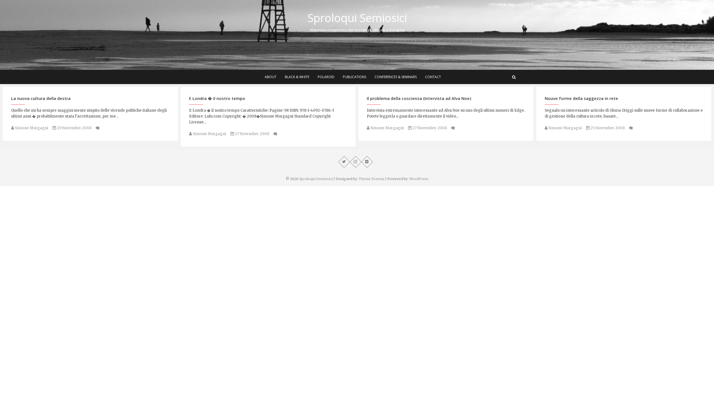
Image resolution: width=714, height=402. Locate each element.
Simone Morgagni (31, 128)
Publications (354, 77)
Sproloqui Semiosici (357, 18)
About (270, 77)
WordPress (418, 179)
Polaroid (326, 77)
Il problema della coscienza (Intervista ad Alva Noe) (419, 98)
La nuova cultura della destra (41, 98)
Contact (433, 77)
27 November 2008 (251, 133)
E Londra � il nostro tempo (217, 98)
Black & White (297, 77)
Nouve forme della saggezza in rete (581, 98)
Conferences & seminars (396, 77)
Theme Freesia (371, 179)
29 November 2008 (73, 128)
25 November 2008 (607, 128)
